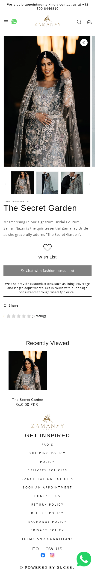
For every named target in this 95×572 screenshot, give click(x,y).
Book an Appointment (47, 487)
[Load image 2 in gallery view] (47, 182)
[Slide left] (5, 184)
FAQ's (48, 445)
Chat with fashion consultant (50, 270)
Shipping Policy (48, 453)
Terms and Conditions (47, 539)
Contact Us (47, 496)
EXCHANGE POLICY (47, 522)
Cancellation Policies (48, 479)
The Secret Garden (27, 399)
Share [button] (13, 305)
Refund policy (47, 513)
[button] (6, 22)
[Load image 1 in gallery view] (22, 182)
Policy (47, 462)
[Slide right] (90, 184)
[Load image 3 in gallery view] (72, 182)
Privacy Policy (47, 530)
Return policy (47, 505)
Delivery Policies (47, 470)
